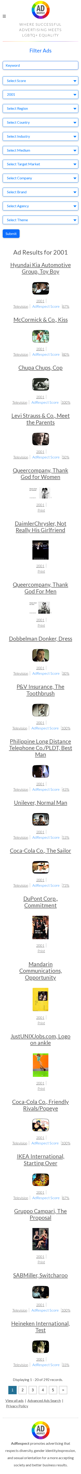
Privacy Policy (17, 1406)
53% (65, 837)
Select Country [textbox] (18, 122)
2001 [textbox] (11, 94)
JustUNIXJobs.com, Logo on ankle (40, 1039)
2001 (40, 301)
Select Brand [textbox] (17, 192)
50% (65, 457)
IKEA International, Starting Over (40, 1159)
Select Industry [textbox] (18, 136)
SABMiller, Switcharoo (40, 1275)
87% (65, 306)
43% (65, 789)
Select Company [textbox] (19, 178)
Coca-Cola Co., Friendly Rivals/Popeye (40, 1105)
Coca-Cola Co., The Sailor (40, 850)
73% (65, 885)
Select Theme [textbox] (17, 220)
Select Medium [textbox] (18, 150)
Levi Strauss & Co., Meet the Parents (40, 418)
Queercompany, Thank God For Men (40, 587)
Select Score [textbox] (16, 80)
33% (65, 1364)
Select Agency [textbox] (18, 206)
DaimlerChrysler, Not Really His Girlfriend (40, 526)
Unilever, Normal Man (40, 802)
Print (41, 510)
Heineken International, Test (40, 1326)
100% (65, 402)
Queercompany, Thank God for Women (40, 473)
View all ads (14, 1400)
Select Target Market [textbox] (23, 164)
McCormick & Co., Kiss (41, 319)
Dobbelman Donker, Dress (40, 638)
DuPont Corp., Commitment (40, 901)
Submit (11, 233)
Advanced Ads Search (44, 1400)
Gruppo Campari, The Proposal (40, 1214)
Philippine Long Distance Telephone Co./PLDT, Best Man (40, 748)
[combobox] (40, 80)
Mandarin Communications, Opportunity (40, 971)
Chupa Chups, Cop (40, 367)
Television (20, 306)
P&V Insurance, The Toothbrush (40, 689)
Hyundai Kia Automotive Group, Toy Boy (40, 268)
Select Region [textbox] (17, 108)
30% (65, 673)
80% (65, 354)
